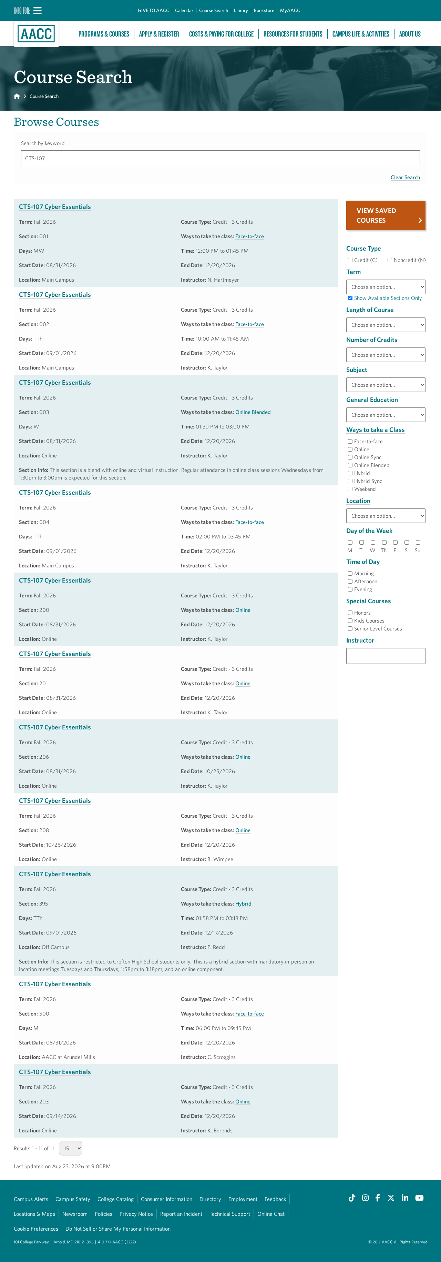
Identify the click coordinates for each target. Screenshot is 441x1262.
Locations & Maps (34, 1214)
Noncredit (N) (409, 260)
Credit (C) (366, 260)
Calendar (184, 10)
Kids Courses (369, 620)
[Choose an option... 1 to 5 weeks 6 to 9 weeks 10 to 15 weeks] (385, 324)
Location (358, 500)
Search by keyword (43, 143)
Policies (103, 1214)
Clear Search (405, 177)
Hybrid (243, 903)
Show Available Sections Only (388, 298)
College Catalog (116, 1199)
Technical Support (229, 1214)
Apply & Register (159, 34)
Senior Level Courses (378, 628)
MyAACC (290, 10)
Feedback (275, 1199)
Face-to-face (249, 236)
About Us (410, 34)
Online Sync (367, 457)
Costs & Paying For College (221, 34)
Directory (210, 1199)
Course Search (213, 10)
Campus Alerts (31, 1199)
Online (242, 610)
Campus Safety (72, 1199)
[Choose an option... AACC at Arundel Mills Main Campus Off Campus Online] (385, 515)
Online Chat (271, 1214)
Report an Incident (181, 1214)
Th (384, 550)
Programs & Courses (104, 34)
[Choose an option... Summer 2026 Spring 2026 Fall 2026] (385, 287)
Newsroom (75, 1214)
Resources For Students (293, 34)
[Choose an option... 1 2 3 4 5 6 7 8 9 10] (385, 354)
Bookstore (264, 10)
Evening (363, 589)
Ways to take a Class (375, 429)
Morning (364, 573)
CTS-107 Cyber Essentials (55, 206)
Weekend (365, 489)
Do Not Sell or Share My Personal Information (118, 1228)
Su (417, 550)
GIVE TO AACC (153, 10)
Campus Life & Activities (360, 34)
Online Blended (253, 412)
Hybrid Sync (368, 481)
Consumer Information (166, 1199)
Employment (242, 1199)
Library (241, 10)
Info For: (22, 10)
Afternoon (365, 581)
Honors (362, 612)
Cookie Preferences (36, 1228)
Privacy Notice (136, 1214)
